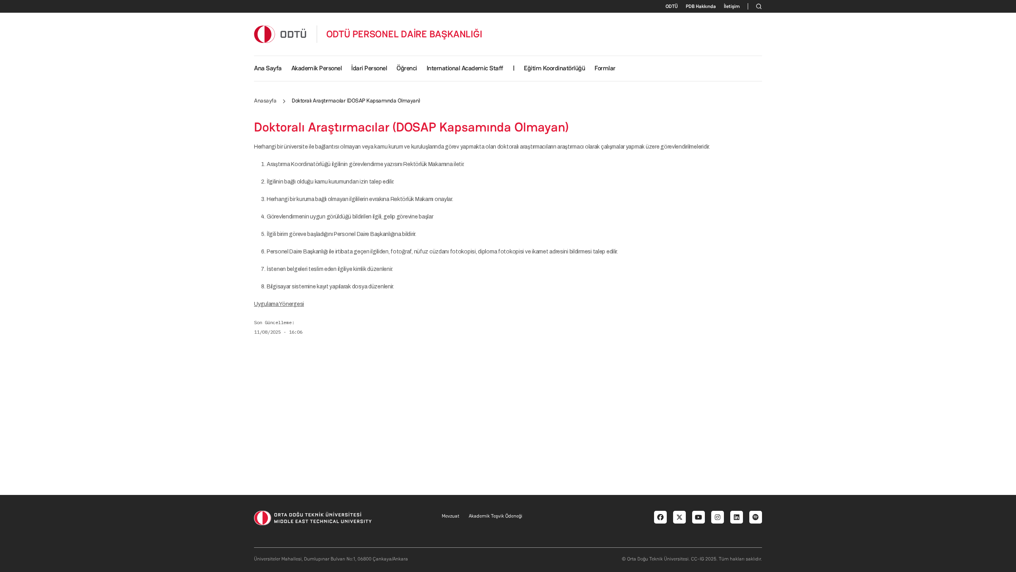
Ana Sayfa (268, 68)
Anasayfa (265, 100)
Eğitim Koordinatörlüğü (554, 68)
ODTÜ (672, 6)
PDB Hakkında (701, 6)
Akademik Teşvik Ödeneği (495, 516)
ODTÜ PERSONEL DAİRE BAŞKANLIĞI (404, 34)
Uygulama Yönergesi (279, 304)
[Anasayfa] (280, 34)
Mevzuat (450, 516)
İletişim (732, 6)
